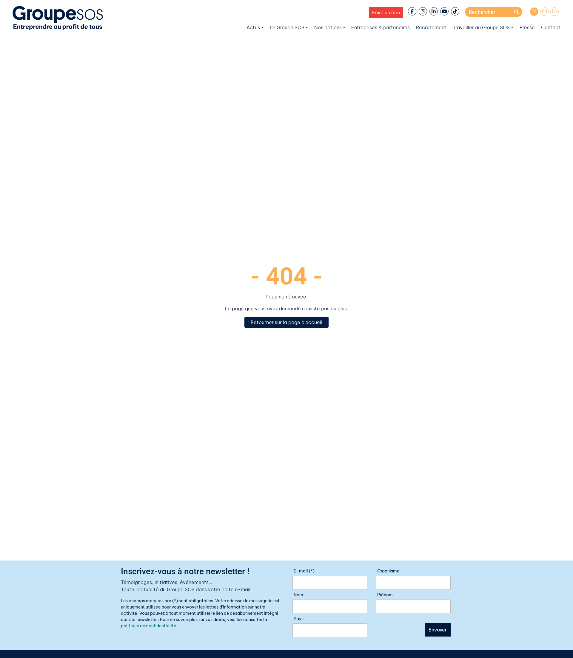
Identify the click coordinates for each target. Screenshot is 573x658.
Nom (298, 594)
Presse (527, 27)
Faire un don (386, 13)
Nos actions (328, 27)
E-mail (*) (304, 571)
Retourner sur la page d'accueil (286, 322)
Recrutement (431, 27)
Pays (299, 618)
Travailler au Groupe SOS (481, 27)
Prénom (385, 594)
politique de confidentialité (148, 625)
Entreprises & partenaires (380, 27)
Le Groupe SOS (287, 27)
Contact (550, 27)
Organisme (388, 571)
